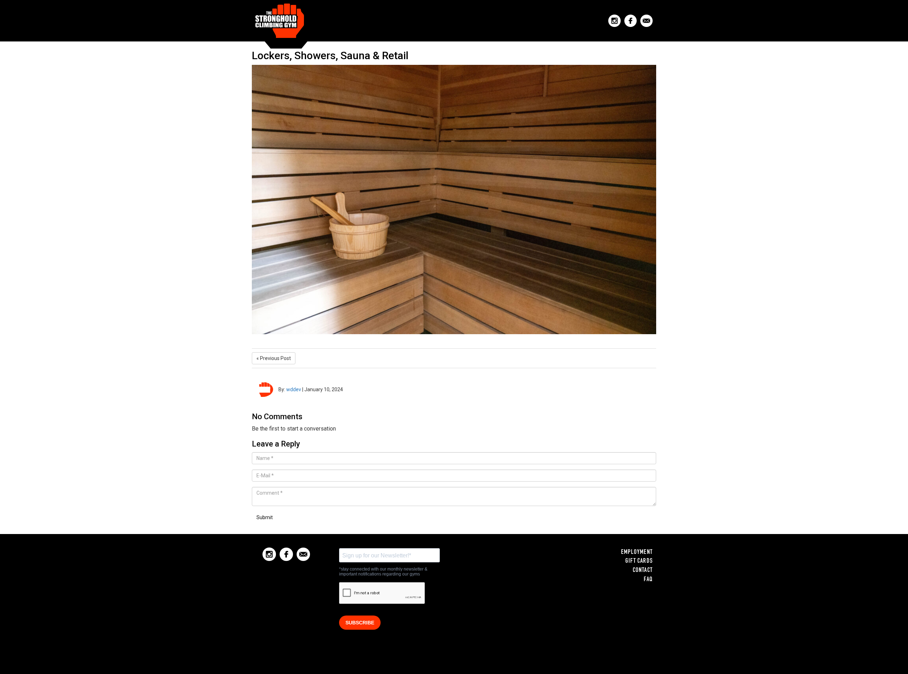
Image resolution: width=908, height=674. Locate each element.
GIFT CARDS (639, 561)
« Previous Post (273, 358)
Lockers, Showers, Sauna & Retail (330, 55)
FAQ (648, 580)
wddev (293, 389)
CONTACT (643, 570)
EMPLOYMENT (637, 552)
